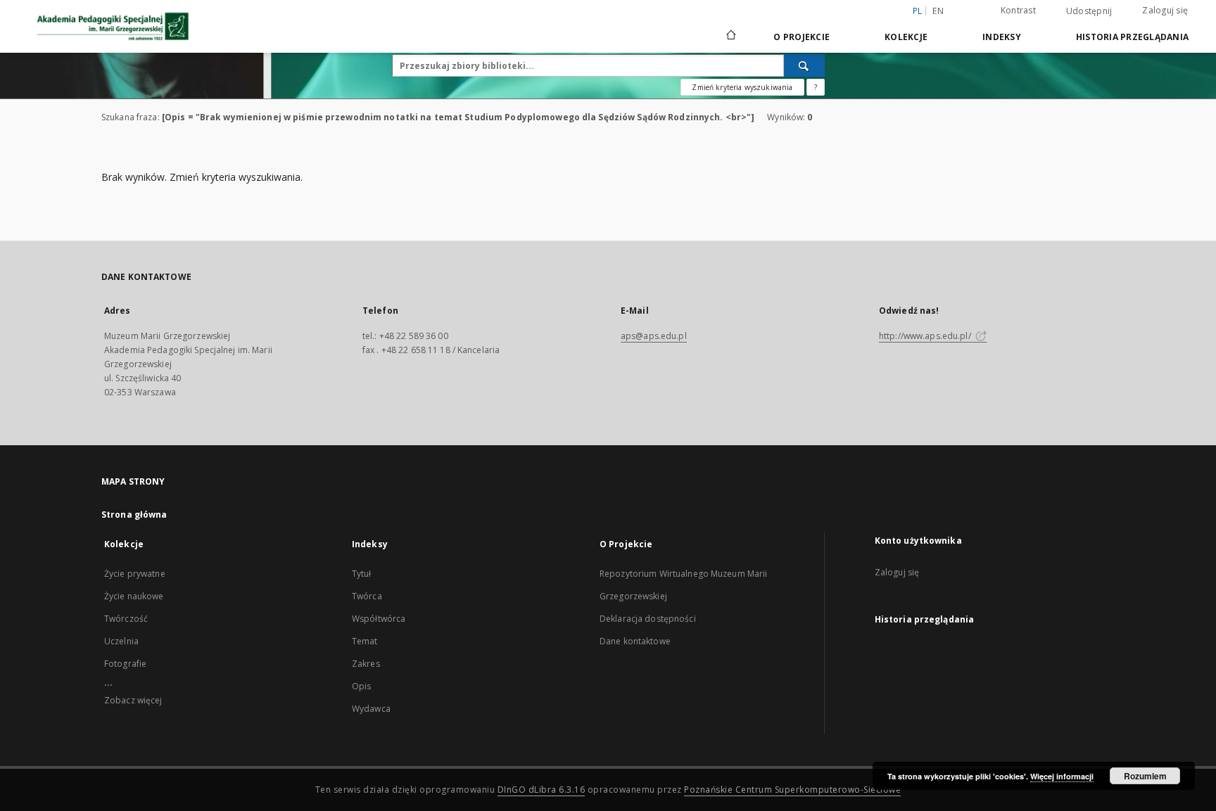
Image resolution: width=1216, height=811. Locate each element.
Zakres (366, 664)
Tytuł (362, 574)
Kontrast (1018, 10)
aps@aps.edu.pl (654, 336)
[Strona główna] (730, 36)
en (938, 10)
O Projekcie (801, 37)
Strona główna (134, 515)
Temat (365, 641)
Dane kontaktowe (635, 641)
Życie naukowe (134, 596)
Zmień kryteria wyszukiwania (742, 87)
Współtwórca (378, 619)
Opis (361, 686)
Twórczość (126, 619)
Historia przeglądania (1132, 37)
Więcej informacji (1062, 776)
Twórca (367, 596)
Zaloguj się (1165, 10)
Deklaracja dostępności (648, 619)
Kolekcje (906, 37)
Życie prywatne (134, 574)
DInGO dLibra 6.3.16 (541, 790)
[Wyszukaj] (804, 65)
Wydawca (371, 709)
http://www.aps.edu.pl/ (926, 336)
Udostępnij (1089, 11)
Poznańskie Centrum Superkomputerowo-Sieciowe (792, 790)
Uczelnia (121, 641)
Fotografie (125, 664)
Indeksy (1001, 37)
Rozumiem (1145, 776)
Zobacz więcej (133, 700)
